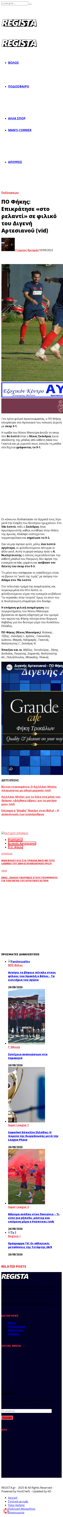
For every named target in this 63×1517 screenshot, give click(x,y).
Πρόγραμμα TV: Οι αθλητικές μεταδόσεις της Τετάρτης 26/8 (30, 1245)
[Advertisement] (26, 1456)
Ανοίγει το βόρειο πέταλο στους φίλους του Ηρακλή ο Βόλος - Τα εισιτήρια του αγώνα (32, 976)
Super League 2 (18, 1207)
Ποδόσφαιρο (18, 86)
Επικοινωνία (16, 1512)
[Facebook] (2, 1353)
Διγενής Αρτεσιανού (22, 843)
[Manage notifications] (6, 1511)
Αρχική (12, 1498)
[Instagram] (2, 1368)
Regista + (14, 1236)
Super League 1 (18, 1125)
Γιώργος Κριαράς (27, 250)
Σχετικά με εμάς (18, 1501)
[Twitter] (2, 1361)
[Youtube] (2, 1376)
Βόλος (13, 63)
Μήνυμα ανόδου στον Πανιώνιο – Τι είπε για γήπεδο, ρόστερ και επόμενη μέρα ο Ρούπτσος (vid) (33, 1217)
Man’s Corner (19, 130)
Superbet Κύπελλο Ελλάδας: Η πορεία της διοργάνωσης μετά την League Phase (33, 1136)
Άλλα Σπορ (17, 118)
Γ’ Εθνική (14, 1047)
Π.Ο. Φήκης (15, 847)
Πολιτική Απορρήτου (21, 1509)
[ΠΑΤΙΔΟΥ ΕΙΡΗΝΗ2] (14, 833)
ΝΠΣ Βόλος (15, 965)
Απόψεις (15, 162)
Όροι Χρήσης (16, 1505)
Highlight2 (15, 840)
